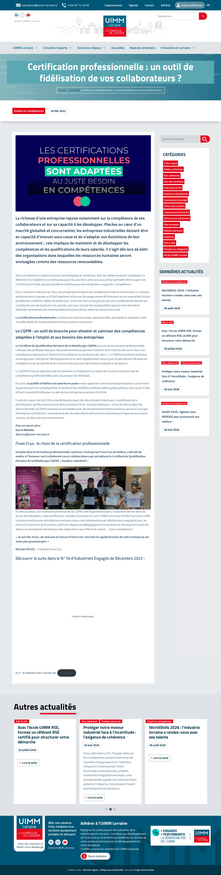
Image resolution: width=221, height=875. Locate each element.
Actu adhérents (172, 175)
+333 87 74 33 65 (78, 5)
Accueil (62, 90)
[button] (106, 809)
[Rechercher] (203, 16)
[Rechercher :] (177, 16)
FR (208, 5)
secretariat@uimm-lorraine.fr (39, 5)
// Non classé (170, 163)
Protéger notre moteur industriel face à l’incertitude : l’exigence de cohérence (183, 376)
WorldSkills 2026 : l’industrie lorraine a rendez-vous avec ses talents (182, 295)
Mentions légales (90, 870)
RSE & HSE (169, 243)
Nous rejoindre (97, 856)
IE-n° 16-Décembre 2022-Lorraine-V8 (36, 673)
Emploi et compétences (29, 111)
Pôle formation (171, 224)
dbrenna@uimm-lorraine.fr (33, 434)
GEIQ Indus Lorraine (174, 206)
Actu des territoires (174, 181)
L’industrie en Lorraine (175, 47)
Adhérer (166, 5)
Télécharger (67, 673)
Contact (149, 5)
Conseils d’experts (55, 47)
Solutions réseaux (89, 47)
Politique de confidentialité (111, 870)
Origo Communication (144, 870)
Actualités (117, 47)
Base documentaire (142, 47)
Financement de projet (175, 200)
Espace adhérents (191, 5)
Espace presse (113, 5)
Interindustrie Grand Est (176, 212)
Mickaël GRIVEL (25, 549)
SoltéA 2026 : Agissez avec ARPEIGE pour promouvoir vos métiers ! (180, 417)
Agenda (133, 5)
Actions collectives (173, 169)
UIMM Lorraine (23, 47)
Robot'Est (169, 237)
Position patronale (173, 230)
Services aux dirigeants (176, 249)
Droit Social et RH (173, 188)
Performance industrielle (177, 218)
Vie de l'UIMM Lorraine (175, 255)
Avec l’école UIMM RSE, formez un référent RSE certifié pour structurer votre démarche (182, 336)
